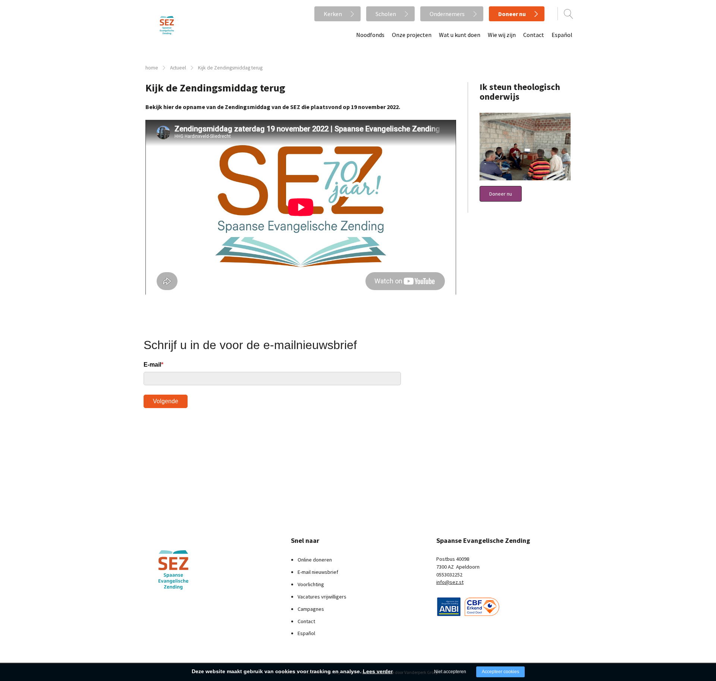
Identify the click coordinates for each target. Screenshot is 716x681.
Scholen (386, 14)
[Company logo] (449, 606)
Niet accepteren (450, 671)
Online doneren (315, 559)
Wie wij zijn (502, 34)
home (151, 68)
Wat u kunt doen (459, 34)
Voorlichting (311, 584)
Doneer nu (512, 14)
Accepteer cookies (500, 671)
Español (562, 34)
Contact (533, 34)
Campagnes (311, 609)
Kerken (333, 14)
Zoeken (568, 13)
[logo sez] (192, 570)
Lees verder (378, 671)
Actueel (178, 68)
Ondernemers (447, 14)
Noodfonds (370, 34)
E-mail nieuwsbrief (318, 572)
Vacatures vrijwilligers (322, 596)
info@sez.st (450, 582)
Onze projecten (411, 34)
